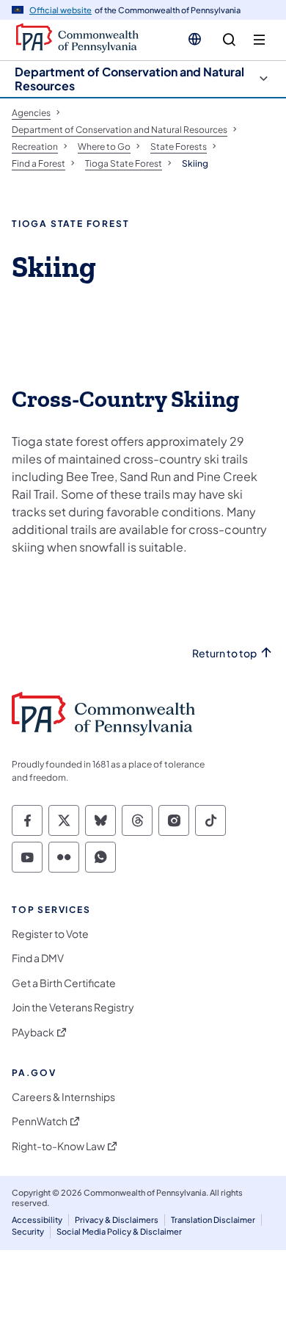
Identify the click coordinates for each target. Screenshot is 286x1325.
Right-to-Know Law (58, 1146)
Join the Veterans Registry (73, 1007)
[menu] (259, 40)
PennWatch (39, 1121)
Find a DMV (38, 958)
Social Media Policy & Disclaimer (119, 1231)
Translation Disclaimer (213, 1219)
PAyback (33, 1032)
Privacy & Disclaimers (116, 1219)
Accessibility (37, 1219)
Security (28, 1231)
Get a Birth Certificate (64, 983)
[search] (229, 40)
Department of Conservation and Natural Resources (129, 79)
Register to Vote (50, 934)
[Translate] (194, 39)
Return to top (224, 653)
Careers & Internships (63, 1097)
